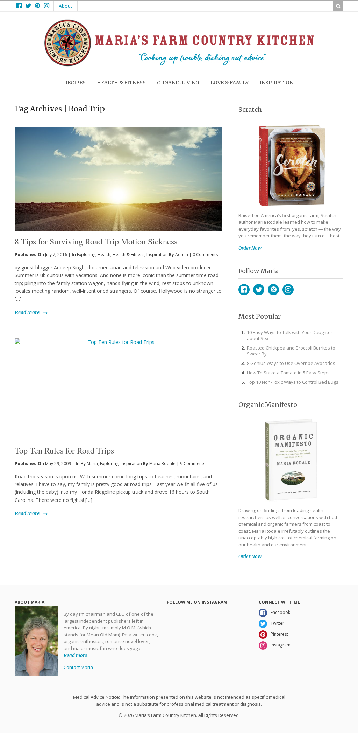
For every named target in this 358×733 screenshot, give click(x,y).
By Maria (89, 463)
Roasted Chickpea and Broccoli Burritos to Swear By (291, 351)
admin (181, 254)
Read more (75, 655)
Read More (27, 312)
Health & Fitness (128, 254)
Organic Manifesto (267, 405)
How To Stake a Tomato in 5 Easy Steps (288, 372)
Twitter (258, 289)
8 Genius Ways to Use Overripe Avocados (291, 363)
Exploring (86, 254)
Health (104, 254)
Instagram (288, 289)
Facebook (244, 289)
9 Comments (192, 463)
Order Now (250, 248)
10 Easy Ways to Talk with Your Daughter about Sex (289, 335)
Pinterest (273, 289)
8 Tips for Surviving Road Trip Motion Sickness (96, 241)
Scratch (250, 109)
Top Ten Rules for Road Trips (64, 450)
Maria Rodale (162, 463)
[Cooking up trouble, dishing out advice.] (179, 64)
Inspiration (157, 254)
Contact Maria (78, 667)
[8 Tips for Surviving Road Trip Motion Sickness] (118, 167)
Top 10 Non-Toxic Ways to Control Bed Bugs (292, 382)
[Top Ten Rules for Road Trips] (118, 389)
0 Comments (205, 254)
